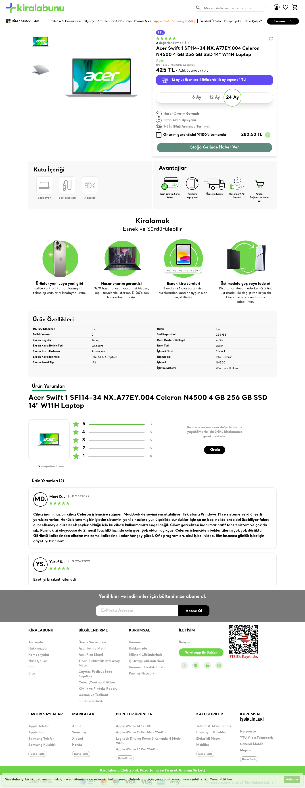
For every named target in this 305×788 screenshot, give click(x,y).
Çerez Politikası (222, 780)
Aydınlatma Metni (92, 649)
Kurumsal (281, 21)
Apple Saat (37, 732)
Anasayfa (35, 642)
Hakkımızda (37, 649)
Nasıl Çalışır (37, 661)
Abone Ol (194, 611)
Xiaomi (77, 739)
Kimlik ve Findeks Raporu (98, 689)
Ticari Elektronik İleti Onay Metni (99, 663)
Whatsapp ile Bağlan (201, 652)
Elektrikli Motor (208, 739)
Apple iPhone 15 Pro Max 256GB (141, 732)
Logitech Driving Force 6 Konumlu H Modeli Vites (149, 741)
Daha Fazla (37, 753)
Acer (159, 61)
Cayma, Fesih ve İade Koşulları (95, 674)
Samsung (79, 732)
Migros (245, 750)
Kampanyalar (38, 655)
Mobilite (202, 745)
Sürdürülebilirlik (91, 701)
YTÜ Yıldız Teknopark (256, 738)
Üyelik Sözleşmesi (92, 642)
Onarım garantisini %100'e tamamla (194, 135)
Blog (31, 674)
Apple (76, 726)
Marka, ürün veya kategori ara (227, 8)
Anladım (292, 779)
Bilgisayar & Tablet (211, 732)
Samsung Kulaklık (42, 745)
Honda (77, 745)
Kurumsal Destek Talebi (147, 667)
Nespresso (248, 732)
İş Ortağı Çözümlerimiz (146, 661)
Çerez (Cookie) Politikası (98, 683)
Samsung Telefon (41, 739)
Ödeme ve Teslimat (93, 695)
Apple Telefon (38, 726)
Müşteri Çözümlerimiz (145, 655)
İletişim (184, 642)
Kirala (214, 450)
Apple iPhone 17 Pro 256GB (137, 749)
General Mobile (251, 744)
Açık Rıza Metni (91, 655)
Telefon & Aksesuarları (213, 726)
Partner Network (142, 674)
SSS (31, 667)
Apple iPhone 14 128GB (133, 726)
